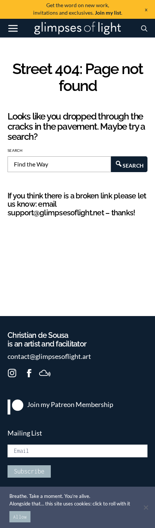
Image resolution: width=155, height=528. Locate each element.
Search (15, 150)
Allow (20, 516)
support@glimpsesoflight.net (56, 212)
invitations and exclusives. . (77, 9)
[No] (145, 507)
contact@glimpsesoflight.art (49, 356)
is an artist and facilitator (47, 339)
